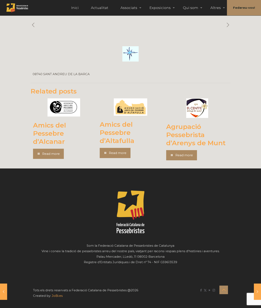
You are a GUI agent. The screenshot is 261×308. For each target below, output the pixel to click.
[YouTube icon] (209, 290)
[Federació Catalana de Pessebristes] (17, 7)
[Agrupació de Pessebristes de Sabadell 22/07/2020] (257, 292)
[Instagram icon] (213, 290)
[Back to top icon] (223, 290)
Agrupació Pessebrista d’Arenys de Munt (196, 135)
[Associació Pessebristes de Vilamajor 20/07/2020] (3, 292)
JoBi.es (57, 296)
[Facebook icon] (200, 290)
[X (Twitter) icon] (205, 290)
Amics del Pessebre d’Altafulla (117, 132)
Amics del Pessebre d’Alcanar (49, 133)
